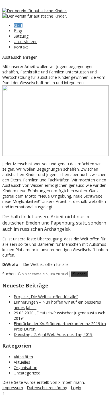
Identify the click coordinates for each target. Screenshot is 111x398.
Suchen (9, 273)
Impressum (12, 387)
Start (18, 25)
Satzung (21, 36)
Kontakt (21, 47)
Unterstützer (25, 41)
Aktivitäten (23, 356)
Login (76, 387)
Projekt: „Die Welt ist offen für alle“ (46, 296)
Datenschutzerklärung (47, 387)
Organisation (25, 367)
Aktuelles (22, 362)
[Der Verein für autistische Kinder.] (34, 10)
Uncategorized (27, 373)
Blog (18, 30)
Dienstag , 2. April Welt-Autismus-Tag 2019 (53, 334)
